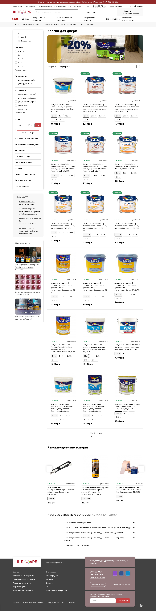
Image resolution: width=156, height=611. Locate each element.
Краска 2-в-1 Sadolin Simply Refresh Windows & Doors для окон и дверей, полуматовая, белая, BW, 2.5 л (95, 107)
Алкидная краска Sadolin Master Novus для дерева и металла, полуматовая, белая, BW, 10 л (95, 348)
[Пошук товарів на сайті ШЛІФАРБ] (75, 11)
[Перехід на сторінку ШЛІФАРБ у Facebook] (141, 593)
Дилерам (49, 579)
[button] (140, 49)
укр (87, 6)
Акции (15, 19)
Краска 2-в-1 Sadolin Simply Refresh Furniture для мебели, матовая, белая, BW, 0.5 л (63, 225)
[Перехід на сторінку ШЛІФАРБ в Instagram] (141, 597)
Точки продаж (52, 575)
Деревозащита (113, 19)
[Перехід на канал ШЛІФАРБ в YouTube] (141, 601)
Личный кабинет (136, 6)
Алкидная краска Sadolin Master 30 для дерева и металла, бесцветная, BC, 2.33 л (127, 406)
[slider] (16, 130)
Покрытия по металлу (89, 18)
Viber (78, 2)
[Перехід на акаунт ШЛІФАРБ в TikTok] (141, 605)
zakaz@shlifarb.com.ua (121, 584)
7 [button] (83, 59)
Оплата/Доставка (45, 6)
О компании (17, 6)
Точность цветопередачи (56, 590)
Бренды (25, 19)
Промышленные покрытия (64, 18)
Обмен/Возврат (60, 6)
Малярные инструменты (128, 18)
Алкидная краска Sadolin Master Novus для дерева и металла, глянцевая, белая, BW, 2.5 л (127, 347)
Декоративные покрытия (38, 18)
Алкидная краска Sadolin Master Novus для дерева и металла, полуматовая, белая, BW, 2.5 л (63, 107)
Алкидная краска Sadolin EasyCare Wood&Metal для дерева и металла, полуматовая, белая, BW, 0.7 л (63, 348)
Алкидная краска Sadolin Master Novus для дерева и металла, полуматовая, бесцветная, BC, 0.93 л (94, 407)
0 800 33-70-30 (96, 572)
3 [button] (64, 59)
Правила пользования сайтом (33, 603)
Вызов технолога (26, 201)
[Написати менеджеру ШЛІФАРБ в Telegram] (128, 573)
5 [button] (73, 59)
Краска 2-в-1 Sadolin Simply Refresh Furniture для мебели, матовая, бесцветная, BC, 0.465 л (95, 226)
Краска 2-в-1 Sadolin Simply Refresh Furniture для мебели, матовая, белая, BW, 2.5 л (127, 166)
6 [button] (78, 59)
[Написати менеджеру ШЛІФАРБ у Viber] (115, 573)
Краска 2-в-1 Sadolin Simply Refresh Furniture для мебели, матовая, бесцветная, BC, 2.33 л (127, 226)
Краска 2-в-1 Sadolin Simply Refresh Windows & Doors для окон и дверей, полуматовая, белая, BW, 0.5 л (127, 107)
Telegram (86, 2)
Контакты (77, 6)
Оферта (49, 583)
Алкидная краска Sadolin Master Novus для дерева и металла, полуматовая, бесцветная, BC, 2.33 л (62, 407)
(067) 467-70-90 (110, 2)
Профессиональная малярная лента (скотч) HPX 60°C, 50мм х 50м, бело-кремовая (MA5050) (128, 489)
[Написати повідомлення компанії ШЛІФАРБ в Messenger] (121, 573)
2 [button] (60, 59)
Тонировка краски (27, 209)
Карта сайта (17, 603)
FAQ (70, 6)
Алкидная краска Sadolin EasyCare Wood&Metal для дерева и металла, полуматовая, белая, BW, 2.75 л (127, 286)
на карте (93, 563)
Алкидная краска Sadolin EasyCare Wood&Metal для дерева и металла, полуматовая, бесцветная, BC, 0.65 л (63, 287)
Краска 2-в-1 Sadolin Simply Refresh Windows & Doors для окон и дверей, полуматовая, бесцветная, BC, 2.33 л (95, 167)
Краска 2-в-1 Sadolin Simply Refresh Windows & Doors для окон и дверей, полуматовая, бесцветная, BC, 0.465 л (63, 167)
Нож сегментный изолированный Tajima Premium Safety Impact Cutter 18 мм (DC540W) (61, 490)
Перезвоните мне (97, 577)
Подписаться (123, 601)
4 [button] (69, 59)
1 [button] (55, 59)
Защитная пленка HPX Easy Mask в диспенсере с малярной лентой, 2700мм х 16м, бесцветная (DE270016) (95, 490)
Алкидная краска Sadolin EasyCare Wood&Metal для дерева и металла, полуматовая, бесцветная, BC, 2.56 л (95, 287)
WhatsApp (97, 2)
